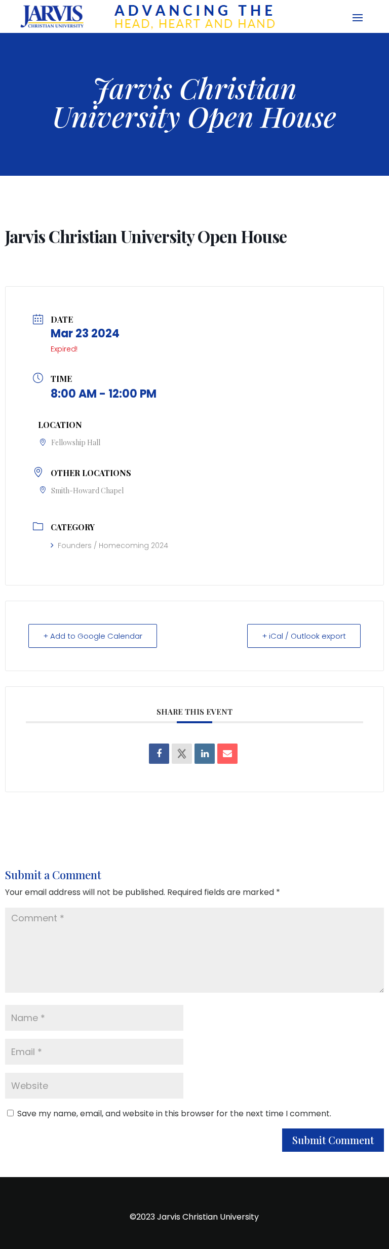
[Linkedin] (204, 754)
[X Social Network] (182, 754)
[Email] (227, 754)
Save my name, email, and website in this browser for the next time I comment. (174, 1113)
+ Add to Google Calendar (92, 636)
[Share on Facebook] (159, 754)
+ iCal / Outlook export (304, 636)
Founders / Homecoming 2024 (113, 545)
